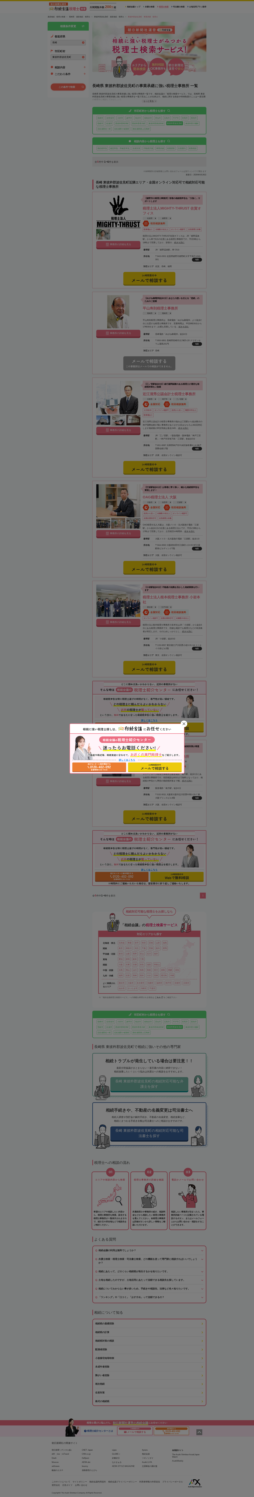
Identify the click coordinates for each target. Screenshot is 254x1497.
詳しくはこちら (127, 759)
